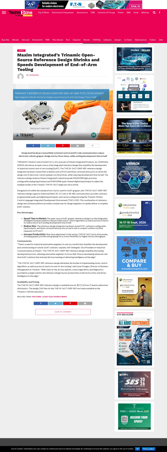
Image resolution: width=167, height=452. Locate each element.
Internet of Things (106, 12)
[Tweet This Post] (55, 302)
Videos (153, 40)
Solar (136, 12)
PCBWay (97, 40)
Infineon (107, 40)
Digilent (77, 40)
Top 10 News (43, 12)
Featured (36, 297)
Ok (137, 449)
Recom (87, 40)
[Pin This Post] (70, 302)
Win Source (57, 40)
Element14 (37, 40)
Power (121, 12)
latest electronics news (54, 297)
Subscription (141, 40)
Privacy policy (148, 449)
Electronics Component (63, 12)
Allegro (117, 40)
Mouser (15, 40)
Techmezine (34, 75)
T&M (93, 12)
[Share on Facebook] (41, 302)
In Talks (128, 40)
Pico (68, 40)
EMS (129, 12)
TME (47, 40)
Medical (145, 12)
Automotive (82, 12)
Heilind (25, 40)
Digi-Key (5, 40)
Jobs (161, 40)
